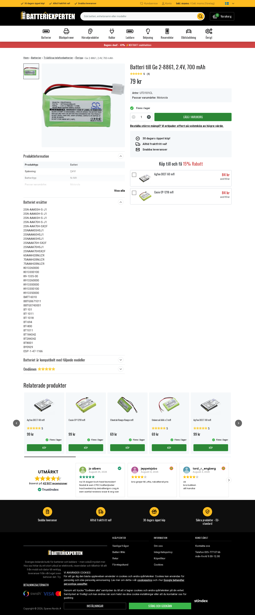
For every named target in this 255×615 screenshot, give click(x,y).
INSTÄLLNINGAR (95, 606)
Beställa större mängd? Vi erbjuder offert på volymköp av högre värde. (177, 126)
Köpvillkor (159, 558)
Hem (26, 57)
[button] (226, 3)
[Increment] (149, 117)
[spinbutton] (141, 117)
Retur (115, 558)
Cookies (158, 564)
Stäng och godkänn (160, 606)
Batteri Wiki (118, 552)
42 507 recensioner (55, 483)
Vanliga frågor (120, 546)
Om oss (158, 546)
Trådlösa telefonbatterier (58, 57)
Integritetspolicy (163, 552)
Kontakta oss (202, 546)
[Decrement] (133, 117)
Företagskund (120, 564)
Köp (44, 447)
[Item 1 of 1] (83, 105)
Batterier (36, 57)
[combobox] (142, 16)
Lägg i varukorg (193, 117)
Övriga (79, 57)
